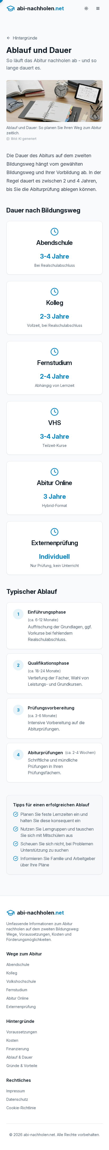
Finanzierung (17, 1049)
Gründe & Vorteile (21, 1065)
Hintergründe (25, 38)
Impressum (15, 1091)
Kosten (12, 1040)
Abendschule (17, 964)
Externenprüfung (21, 1006)
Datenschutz (17, 1099)
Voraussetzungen (21, 1032)
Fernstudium (16, 990)
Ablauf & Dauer (19, 1057)
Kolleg (11, 973)
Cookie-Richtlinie (21, 1107)
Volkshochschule (21, 981)
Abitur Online (17, 998)
